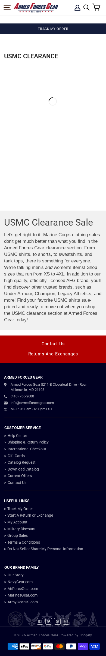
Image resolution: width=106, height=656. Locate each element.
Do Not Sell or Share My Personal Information (45, 549)
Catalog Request (22, 462)
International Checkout (27, 449)
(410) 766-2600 (22, 396)
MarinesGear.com (23, 595)
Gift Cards (16, 456)
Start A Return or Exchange (30, 515)
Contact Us (53, 343)
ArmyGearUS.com (23, 602)
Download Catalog (23, 469)
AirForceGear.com (23, 588)
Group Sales (17, 535)
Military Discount (21, 529)
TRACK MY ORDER (53, 29)
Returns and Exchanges (53, 354)
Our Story (16, 575)
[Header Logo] (36, 8)
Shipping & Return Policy (28, 442)
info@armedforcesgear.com (32, 403)
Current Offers (20, 476)
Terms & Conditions (23, 542)
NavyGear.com (20, 582)
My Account (17, 522)
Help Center (17, 435)
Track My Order (20, 509)
